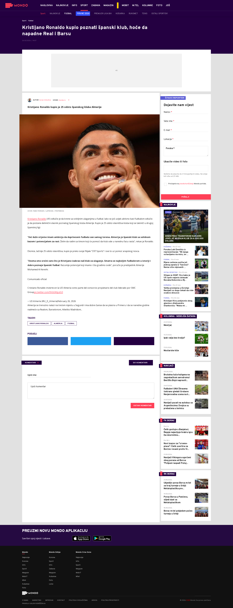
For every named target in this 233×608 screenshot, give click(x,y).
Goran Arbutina (45, 100)
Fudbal (30, 21)
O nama (25, 600)
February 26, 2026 (67, 301)
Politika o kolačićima (78, 600)
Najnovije (26, 557)
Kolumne (25, 584)
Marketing (36, 600)
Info (23, 565)
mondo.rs (62, 100)
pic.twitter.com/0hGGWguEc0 (48, 292)
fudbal (71, 323)
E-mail (168, 130)
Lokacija (168, 139)
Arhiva (94, 600)
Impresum (49, 600)
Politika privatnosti (110, 600)
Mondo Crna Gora (83, 552)
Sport (24, 21)
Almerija (58, 323)
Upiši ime (32, 375)
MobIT (25, 576)
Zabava (52, 569)
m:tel (188, 600)
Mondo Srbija (54, 552)
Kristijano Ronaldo (37, 218)
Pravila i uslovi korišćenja (33, 603)
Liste (51, 584)
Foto (24, 588)
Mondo (25, 552)
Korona (25, 561)
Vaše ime (169, 121)
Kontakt (61, 600)
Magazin (25, 573)
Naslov (168, 112)
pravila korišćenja (186, 184)
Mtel (24, 580)
